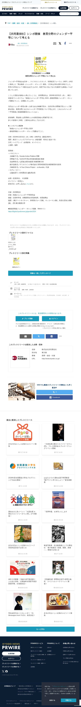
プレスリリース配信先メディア (38, 659)
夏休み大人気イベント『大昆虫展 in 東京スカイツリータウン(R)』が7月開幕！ (22, 514)
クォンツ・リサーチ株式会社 (26, 691)
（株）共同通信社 (32, 23)
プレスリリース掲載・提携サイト (38, 663)
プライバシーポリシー (59, 686)
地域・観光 (13, 13)
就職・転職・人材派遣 (28, 289)
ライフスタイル (29, 13)
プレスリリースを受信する (48, 8)
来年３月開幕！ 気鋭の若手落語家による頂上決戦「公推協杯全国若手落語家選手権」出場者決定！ (22, 581)
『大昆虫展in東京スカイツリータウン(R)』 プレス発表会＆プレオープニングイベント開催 (58, 446)
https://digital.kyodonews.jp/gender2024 (22, 211)
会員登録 (63, 8)
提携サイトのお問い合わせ (69, 654)
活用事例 (33, 666)
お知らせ (49, 647)
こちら (28, 184)
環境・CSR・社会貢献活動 (49, 284)
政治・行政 (17, 289)
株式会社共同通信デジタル (25, 689)
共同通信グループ (51, 654)
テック (21, 13)
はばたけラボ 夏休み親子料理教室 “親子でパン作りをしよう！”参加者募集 (58, 480)
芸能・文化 (39, 13)
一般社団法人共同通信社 (25, 686)
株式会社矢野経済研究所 (25, 694)
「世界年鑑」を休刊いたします (55, 511)
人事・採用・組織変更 (20, 284)
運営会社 (27, 703)
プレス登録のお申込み (68, 658)
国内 (51, 2)
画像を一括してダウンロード (40, 273)
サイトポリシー (10, 701)
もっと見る (40, 629)
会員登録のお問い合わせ (68, 647)
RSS (35, 703)
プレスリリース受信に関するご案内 (54, 328)
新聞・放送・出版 (18, 23)
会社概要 (49, 651)
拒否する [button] (52, 700)
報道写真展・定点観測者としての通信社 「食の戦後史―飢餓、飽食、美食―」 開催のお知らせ (58, 548)
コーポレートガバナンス (34, 284)
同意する (68, 700)
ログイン (74, 8)
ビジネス (4, 13)
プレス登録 (28, 318)
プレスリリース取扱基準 (13, 703)
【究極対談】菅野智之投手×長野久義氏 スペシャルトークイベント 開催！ (58, 581)
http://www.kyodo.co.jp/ (51, 358)
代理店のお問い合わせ (68, 651)
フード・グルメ (50, 13)
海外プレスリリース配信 (36, 651)
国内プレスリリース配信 (36, 647)
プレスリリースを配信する (30, 8)
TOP (9, 23)
